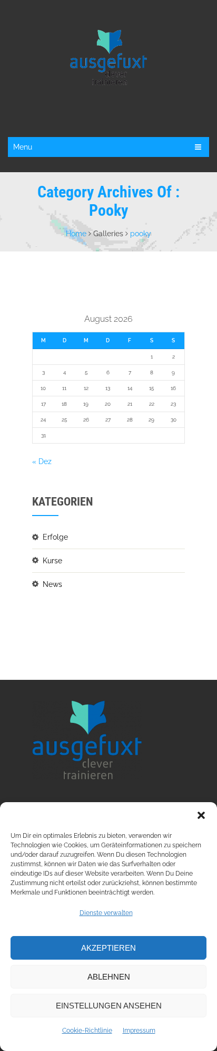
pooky (140, 233)
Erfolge (55, 537)
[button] (201, 815)
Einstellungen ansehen (109, 1005)
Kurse (52, 560)
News (52, 584)
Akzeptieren (108, 947)
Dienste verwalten (106, 913)
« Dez (42, 461)
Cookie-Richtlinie (87, 1030)
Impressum (139, 1030)
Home (76, 233)
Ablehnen (108, 976)
